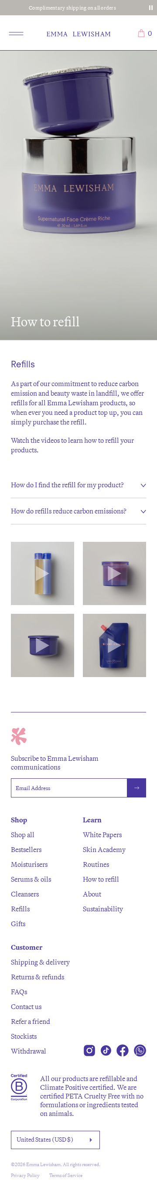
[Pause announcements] (151, 7)
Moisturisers (29, 864)
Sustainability (103, 908)
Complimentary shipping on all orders (72, 7)
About (92, 894)
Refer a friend (30, 1021)
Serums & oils (31, 879)
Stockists (24, 1036)
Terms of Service (65, 1175)
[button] (42, 573)
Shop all (22, 834)
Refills (20, 908)
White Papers (102, 834)
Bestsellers (26, 849)
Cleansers (25, 894)
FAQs (19, 991)
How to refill (101, 879)
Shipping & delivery (40, 962)
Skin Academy (104, 849)
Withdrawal (28, 1051)
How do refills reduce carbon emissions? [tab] (68, 510)
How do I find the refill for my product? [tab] (67, 484)
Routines (96, 864)
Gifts (18, 923)
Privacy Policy (25, 1175)
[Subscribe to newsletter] (136, 787)
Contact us (26, 1006)
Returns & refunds (37, 976)
